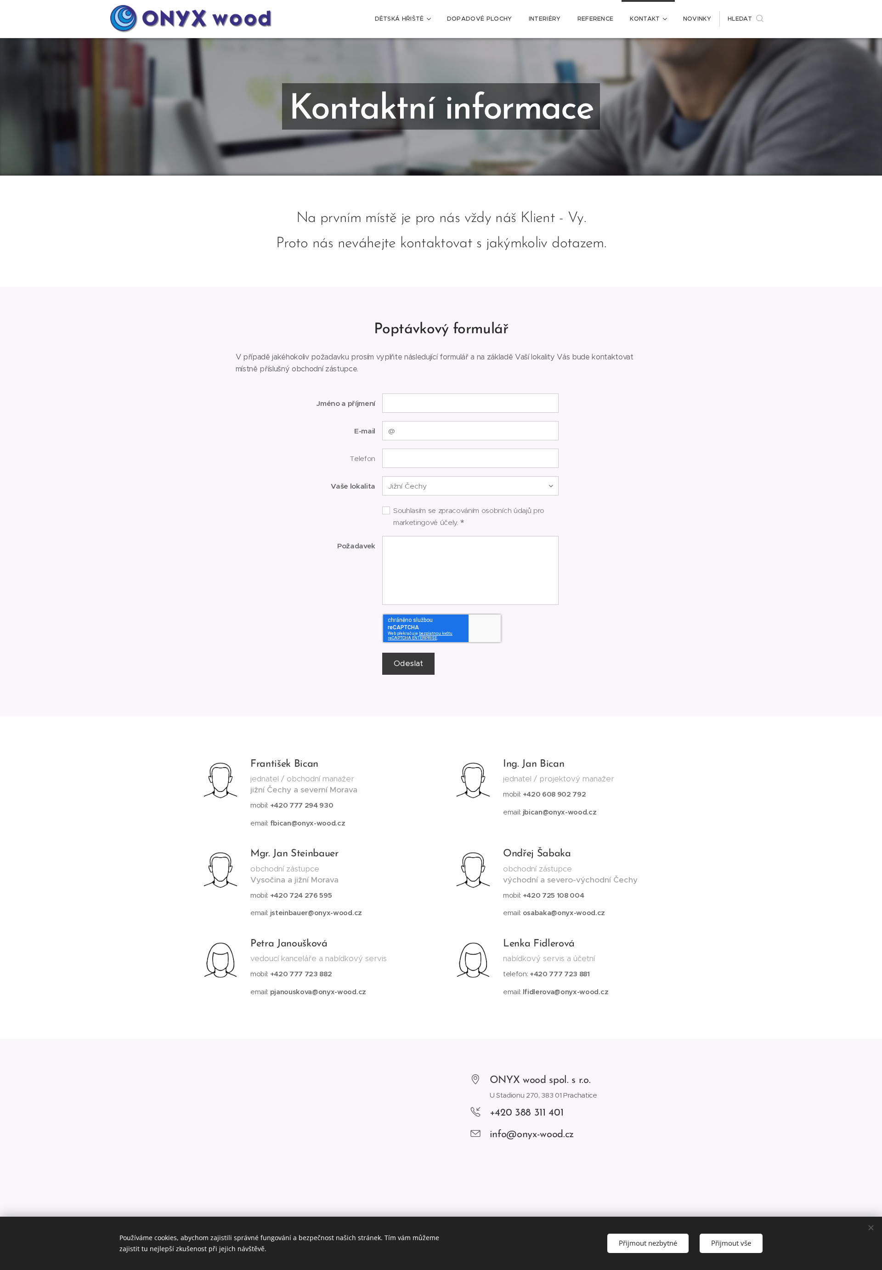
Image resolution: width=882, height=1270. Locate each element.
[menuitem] (403, 19)
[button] (745, 19)
